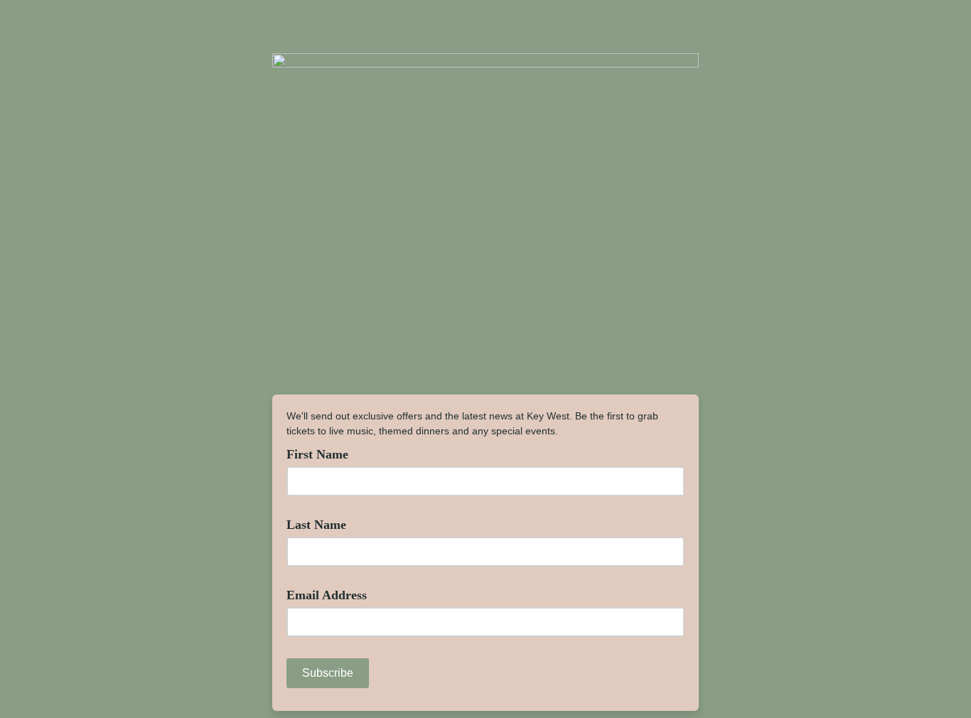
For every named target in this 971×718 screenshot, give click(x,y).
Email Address (331, 594)
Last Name (321, 524)
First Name (322, 453)
